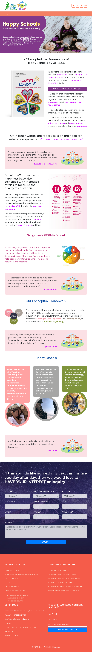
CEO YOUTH (9, 583)
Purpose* (66, 491)
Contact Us (10, 623)
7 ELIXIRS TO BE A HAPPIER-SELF (60, 570)
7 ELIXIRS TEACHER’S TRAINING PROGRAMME (65, 587)
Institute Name (40, 502)
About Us (9, 631)
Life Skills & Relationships (17, 595)
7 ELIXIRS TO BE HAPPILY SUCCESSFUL (63, 574)
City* (64, 502)
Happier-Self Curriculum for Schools (22, 574)
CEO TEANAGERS (11, 578)
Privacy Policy (11, 635)
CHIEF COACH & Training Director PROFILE (23, 627)
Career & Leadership (15, 598)
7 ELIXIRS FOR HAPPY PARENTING (61, 583)
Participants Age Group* (45, 491)
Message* (9, 522)
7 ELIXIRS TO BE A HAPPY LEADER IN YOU (64, 578)
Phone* (37, 512)
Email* (8, 512)
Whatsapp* (67, 512)
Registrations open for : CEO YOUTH (64, 591)
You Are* (9, 491)
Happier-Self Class (13, 570)
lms (85, 6)
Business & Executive (14, 601)
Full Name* (10, 502)
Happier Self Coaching (15, 591)
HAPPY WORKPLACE (13, 587)
